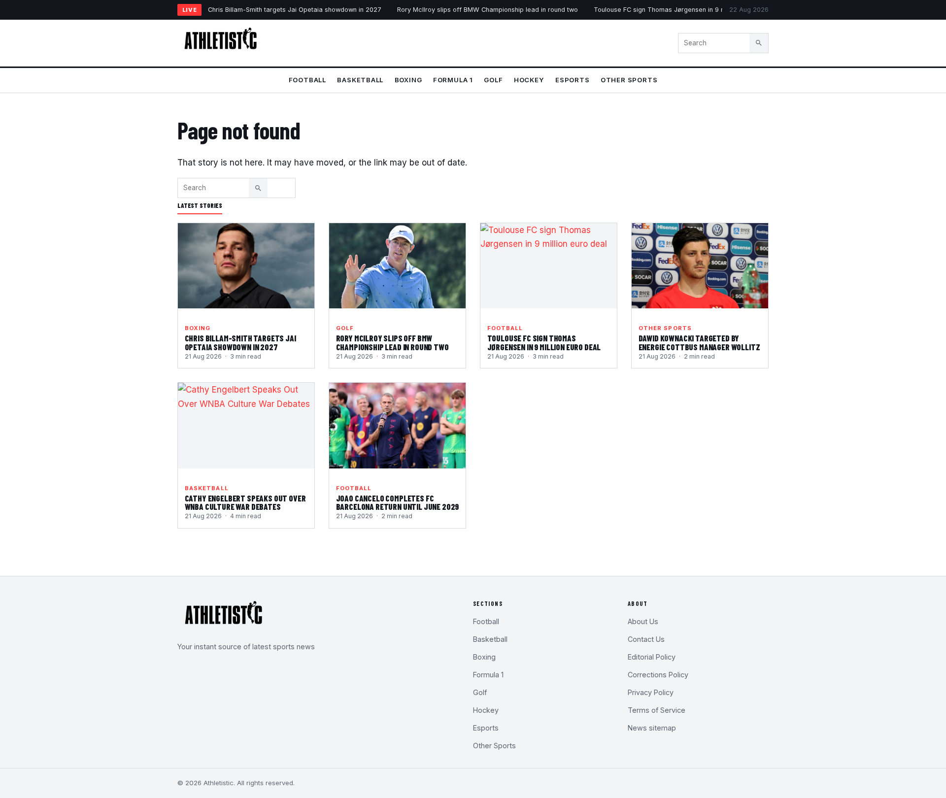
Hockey (529, 80)
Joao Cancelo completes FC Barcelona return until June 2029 (397, 502)
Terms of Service (656, 710)
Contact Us (646, 639)
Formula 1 (453, 80)
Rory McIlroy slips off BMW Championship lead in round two (487, 9)
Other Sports (629, 80)
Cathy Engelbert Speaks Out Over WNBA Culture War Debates (245, 502)
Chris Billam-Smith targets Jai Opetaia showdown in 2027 (294, 9)
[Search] (758, 42)
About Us (643, 621)
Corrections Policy (658, 674)
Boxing (408, 80)
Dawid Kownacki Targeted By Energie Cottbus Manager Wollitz (699, 342)
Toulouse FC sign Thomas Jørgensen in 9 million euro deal (682, 9)
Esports (572, 80)
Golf (493, 80)
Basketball (360, 80)
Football (307, 80)
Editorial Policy (652, 657)
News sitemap (652, 728)
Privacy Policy (651, 692)
